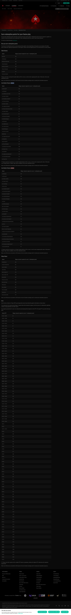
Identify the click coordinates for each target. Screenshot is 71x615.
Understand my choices (42, 611)
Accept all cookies (64, 611)
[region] (35, 612)
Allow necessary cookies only (54, 611)
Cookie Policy (20, 613)
